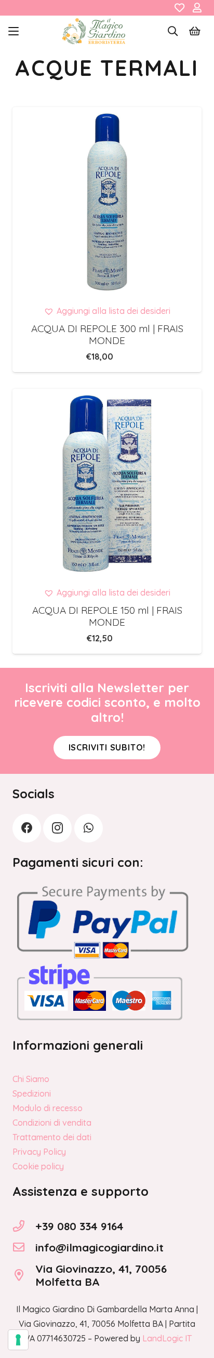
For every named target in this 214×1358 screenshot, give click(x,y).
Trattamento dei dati (51, 1137)
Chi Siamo (30, 1079)
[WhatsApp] (88, 828)
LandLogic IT (167, 1338)
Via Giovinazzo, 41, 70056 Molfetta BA (101, 1275)
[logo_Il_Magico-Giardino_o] (93, 31)
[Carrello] (195, 31)
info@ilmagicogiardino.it (99, 1247)
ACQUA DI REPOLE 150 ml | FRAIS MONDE (107, 616)
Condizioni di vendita (51, 1122)
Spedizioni (31, 1093)
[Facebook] (26, 828)
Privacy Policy (39, 1151)
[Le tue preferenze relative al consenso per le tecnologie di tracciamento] (18, 1340)
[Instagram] (57, 828)
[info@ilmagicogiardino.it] (23, 1247)
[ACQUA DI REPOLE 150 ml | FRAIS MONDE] (107, 483)
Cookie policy (38, 1166)
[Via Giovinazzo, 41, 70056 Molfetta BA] (23, 1275)
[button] (13, 31)
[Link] (179, 8)
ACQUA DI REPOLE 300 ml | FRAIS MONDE (107, 334)
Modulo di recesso (47, 1108)
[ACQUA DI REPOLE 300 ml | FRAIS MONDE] (107, 201)
